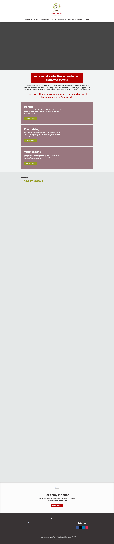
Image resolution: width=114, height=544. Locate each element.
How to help (70, 19)
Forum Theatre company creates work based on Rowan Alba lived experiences (57, 303)
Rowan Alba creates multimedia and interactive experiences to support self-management (57, 339)
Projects (35, 19)
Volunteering (45, 19)
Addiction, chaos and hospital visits (57, 465)
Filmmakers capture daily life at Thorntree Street (57, 321)
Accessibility (59, 539)
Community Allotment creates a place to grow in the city (57, 285)
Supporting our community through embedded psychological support (57, 429)
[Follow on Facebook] (77, 527)
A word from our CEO (57, 411)
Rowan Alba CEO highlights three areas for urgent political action (57, 231)
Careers (54, 19)
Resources (61, 19)
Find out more (29, 118)
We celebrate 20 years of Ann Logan (57, 447)
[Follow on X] (80, 527)
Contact (79, 19)
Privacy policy (54, 539)
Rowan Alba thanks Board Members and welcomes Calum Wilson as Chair (57, 267)
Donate (87, 19)
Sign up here (56, 505)
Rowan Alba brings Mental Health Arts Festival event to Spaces (57, 249)
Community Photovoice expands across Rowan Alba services (57, 375)
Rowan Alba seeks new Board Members (57, 193)
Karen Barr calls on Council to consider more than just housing (57, 357)
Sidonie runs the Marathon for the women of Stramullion (57, 393)
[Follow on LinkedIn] (83, 527)
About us (27, 19)
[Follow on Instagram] (87, 527)
